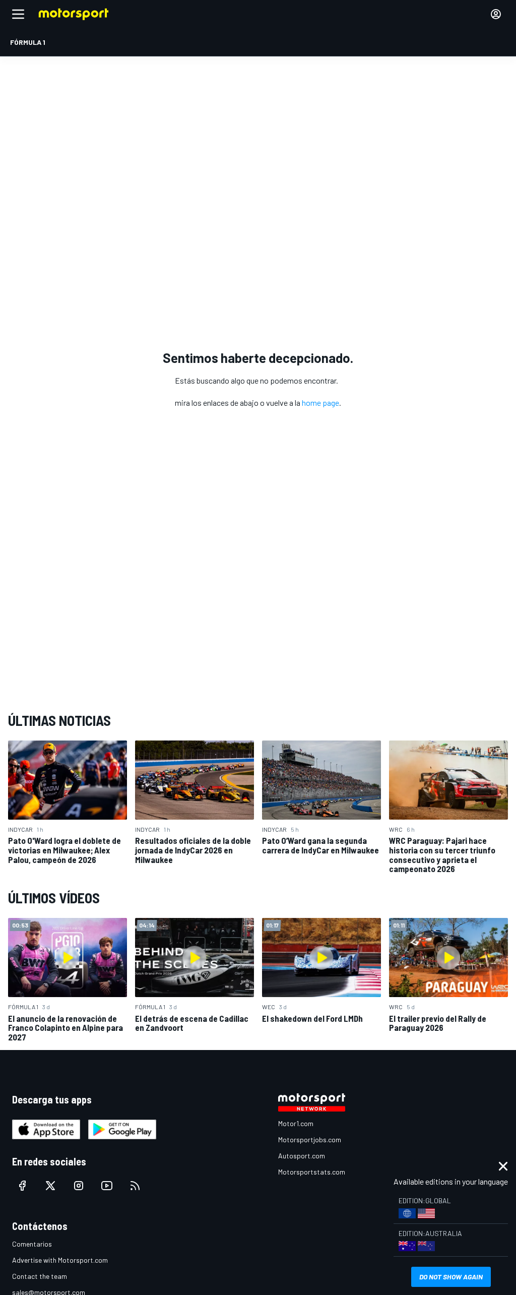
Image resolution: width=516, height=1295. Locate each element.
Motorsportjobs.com (309, 1139)
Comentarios (32, 1244)
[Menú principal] (18, 14)
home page (320, 402)
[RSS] (135, 1186)
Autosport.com (301, 1155)
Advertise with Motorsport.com (60, 1260)
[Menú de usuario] (496, 14)
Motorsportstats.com (311, 1171)
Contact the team (39, 1276)
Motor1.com (295, 1123)
